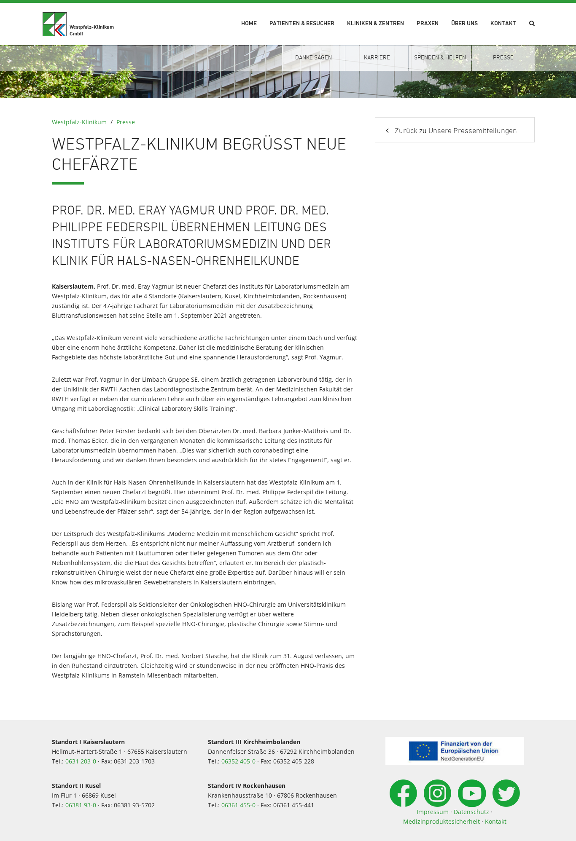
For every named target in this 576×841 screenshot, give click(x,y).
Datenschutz (471, 812)
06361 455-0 (238, 805)
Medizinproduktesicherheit (441, 821)
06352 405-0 (238, 761)
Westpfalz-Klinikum (79, 122)
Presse (125, 122)
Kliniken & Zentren (375, 24)
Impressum (433, 812)
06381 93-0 (80, 805)
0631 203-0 (80, 761)
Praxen (428, 24)
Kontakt (503, 24)
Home (249, 24)
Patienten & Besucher (301, 24)
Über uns (464, 24)
